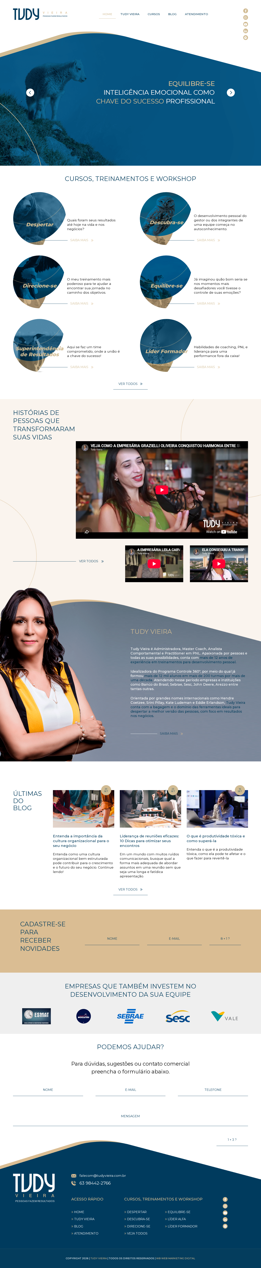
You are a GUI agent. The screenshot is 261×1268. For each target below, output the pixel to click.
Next (231, 92)
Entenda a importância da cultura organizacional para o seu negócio (81, 841)
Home (107, 14)
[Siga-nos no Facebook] (245, 10)
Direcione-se (138, 1226)
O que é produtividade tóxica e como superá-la (216, 838)
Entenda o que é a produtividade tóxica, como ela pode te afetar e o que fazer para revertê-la (216, 853)
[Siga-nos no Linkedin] (245, 31)
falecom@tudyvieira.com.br (102, 1175)
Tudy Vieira (129, 14)
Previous (30, 92)
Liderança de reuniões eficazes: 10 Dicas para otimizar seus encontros (149, 841)
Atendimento (196, 14)
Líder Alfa (177, 1219)
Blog (172, 14)
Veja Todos (137, 1233)
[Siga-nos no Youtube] (245, 24)
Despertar (137, 1212)
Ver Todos (128, 384)
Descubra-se (138, 1219)
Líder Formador (182, 1226)
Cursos (154, 14)
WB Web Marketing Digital (175, 1258)
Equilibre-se (179, 1212)
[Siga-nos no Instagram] (245, 17)
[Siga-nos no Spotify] (245, 37)
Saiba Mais (79, 240)
